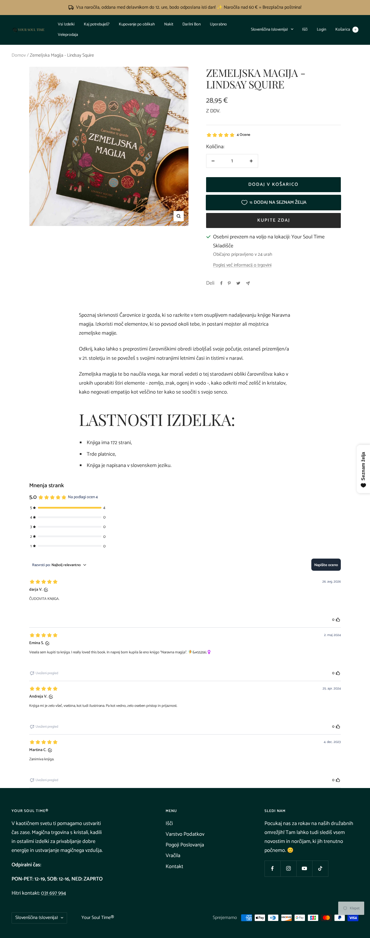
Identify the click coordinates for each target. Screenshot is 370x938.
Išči (305, 29)
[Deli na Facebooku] (221, 283)
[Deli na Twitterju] (238, 283)
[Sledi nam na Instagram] (288, 868)
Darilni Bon (191, 24)
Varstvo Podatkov (185, 834)
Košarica (345, 29)
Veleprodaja (68, 34)
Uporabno (218, 24)
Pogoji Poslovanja (185, 845)
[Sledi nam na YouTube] (304, 868)
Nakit (168, 24)
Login (321, 29)
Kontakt (174, 866)
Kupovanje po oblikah (137, 24)
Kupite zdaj (273, 220)
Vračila (173, 855)
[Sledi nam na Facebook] (272, 868)
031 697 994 (53, 893)
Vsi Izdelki (66, 24)
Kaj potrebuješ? (97, 24)
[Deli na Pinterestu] (229, 283)
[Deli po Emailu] (248, 283)
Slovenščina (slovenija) (269, 29)
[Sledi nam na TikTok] (320, 868)
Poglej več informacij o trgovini (242, 265)
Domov (19, 55)
